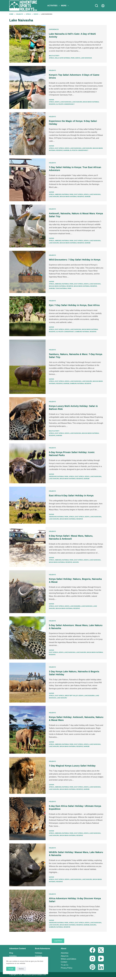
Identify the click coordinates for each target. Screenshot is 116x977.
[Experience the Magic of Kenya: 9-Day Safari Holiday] (27, 133)
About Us (64, 956)
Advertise (64, 953)
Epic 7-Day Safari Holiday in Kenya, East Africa (74, 305)
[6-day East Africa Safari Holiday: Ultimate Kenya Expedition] (27, 818)
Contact (64, 962)
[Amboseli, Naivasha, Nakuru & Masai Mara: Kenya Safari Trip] (27, 226)
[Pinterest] (92, 967)
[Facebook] (92, 950)
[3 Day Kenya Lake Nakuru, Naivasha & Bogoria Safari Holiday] (27, 683)
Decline (21, 969)
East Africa (59, 148)
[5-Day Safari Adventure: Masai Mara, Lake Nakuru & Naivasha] (27, 637)
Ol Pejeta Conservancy (65, 104)
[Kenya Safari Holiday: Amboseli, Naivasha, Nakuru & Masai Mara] (27, 730)
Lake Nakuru (77, 102)
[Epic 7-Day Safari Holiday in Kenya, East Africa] (27, 316)
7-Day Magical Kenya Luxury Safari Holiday (72, 765)
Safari (51, 100)
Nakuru (76, 562)
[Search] (96, 5)
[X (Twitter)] (101, 950)
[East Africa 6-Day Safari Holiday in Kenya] (27, 505)
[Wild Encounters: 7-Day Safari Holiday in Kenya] (27, 272)
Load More (58, 941)
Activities (52, 6)
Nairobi (66, 150)
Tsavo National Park (63, 288)
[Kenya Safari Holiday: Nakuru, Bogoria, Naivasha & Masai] (27, 591)
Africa (51, 58)
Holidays (52, 70)
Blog (11, 953)
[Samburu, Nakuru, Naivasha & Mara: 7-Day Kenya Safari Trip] (27, 367)
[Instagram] (92, 958)
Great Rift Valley (71, 695)
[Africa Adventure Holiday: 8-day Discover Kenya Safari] (27, 911)
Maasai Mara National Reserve (72, 196)
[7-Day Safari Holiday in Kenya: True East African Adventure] (27, 179)
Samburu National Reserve (85, 331)
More (63, 6)
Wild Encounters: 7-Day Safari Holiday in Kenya (74, 259)
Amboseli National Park (64, 194)
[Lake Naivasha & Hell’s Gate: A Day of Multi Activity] (27, 44)
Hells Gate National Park (65, 58)
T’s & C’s (64, 965)
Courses (38, 956)
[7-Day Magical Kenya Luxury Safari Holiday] (27, 775)
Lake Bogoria (75, 606)
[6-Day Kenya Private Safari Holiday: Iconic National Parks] (27, 463)
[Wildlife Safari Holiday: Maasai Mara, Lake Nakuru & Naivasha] (27, 864)
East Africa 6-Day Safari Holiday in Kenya (71, 495)
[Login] (102, 5)
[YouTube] (101, 958)
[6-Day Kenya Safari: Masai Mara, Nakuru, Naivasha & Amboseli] (27, 547)
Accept (10, 969)
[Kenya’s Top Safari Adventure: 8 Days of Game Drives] (27, 87)
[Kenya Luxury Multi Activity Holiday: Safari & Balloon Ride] (27, 418)
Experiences (54, 29)
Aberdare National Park (58, 476)
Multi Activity (54, 56)
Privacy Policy (66, 968)
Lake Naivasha (86, 58)
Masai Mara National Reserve (85, 286)
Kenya (77, 58)
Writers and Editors (68, 959)
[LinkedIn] (101, 967)
